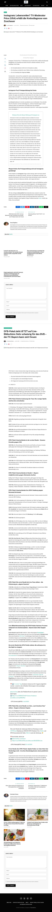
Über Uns (9, 902)
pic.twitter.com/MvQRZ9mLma (34, 740)
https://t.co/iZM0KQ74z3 (19, 695)
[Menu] (5, 2)
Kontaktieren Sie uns (18, 902)
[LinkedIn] (5, 65)
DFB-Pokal (21, 636)
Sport (42, 5)
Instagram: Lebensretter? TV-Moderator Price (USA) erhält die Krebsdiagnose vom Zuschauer (37, 787)
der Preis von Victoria (23, 163)
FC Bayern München (20, 665)
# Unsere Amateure (31, 695)
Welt (21, 5)
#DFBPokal (13, 731)
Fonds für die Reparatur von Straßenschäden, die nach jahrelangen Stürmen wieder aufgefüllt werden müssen (13, 252)
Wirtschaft (28, 5)
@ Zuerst (23, 738)
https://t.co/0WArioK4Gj (18, 740)
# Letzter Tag (18, 684)
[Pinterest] (5, 68)
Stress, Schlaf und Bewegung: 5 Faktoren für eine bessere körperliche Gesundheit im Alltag (14, 824)
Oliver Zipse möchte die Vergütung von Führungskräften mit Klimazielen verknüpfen (15, 787)
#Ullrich (28, 733)
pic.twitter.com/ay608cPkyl (17, 697)
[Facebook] (5, 58)
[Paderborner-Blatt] (26, 2)
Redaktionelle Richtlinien (37, 902)
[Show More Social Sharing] (11, 28)
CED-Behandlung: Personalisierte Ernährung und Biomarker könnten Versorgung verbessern (12, 844)
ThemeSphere (33, 907)
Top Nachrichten (14, 5)
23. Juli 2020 (28, 744)
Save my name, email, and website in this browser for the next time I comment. (22, 312)
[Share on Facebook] (5, 28)
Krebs (40, 198)
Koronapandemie (13, 655)
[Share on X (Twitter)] (7, 28)
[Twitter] (5, 62)
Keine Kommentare (24, 25)
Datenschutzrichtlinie (26, 904)
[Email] (5, 71)
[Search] (47, 2)
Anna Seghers (10, 25)
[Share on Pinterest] (9, 28)
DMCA (27, 902)
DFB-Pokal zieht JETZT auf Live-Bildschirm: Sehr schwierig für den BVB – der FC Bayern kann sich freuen (14, 215)
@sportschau (13, 691)
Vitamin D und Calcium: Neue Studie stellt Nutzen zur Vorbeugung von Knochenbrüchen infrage (37, 824)
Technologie (36, 5)
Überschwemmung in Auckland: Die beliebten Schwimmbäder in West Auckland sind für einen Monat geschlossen (35, 252)
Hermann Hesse (11, 341)
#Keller (42, 731)
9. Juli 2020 (26, 701)
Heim (7, 5)
